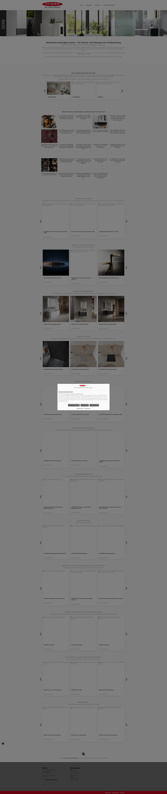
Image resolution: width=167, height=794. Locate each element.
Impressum (87, 408)
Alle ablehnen (84, 405)
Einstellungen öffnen (74, 405)
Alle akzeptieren (94, 405)
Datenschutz (80, 408)
